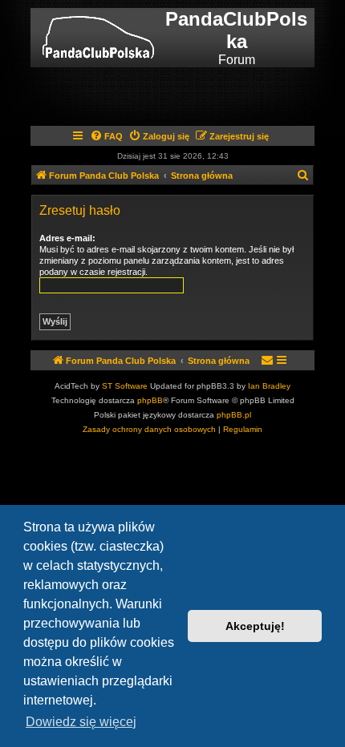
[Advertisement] (189, 95)
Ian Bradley (269, 386)
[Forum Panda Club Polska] (98, 37)
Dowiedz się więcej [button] (81, 722)
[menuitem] (106, 136)
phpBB (150, 400)
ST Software (125, 386)
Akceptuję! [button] (255, 626)
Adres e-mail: (67, 238)
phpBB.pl (234, 414)
